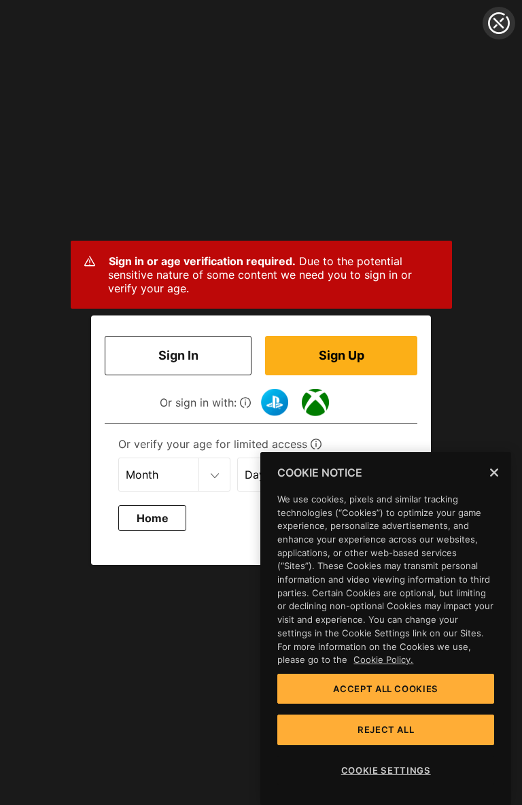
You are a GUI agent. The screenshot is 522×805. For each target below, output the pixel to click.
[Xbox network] (315, 402)
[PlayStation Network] (274, 402)
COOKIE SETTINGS (386, 770)
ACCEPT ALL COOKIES (385, 688)
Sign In (178, 355)
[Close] (494, 472)
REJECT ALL (386, 729)
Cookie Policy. (383, 659)
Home (153, 518)
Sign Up (341, 355)
